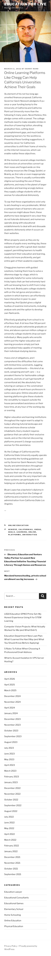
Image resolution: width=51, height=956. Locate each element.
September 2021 (12, 874)
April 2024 (9, 707)
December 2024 (12, 696)
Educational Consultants (16, 897)
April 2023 (9, 765)
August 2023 (10, 742)
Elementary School (13, 909)
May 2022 (9, 828)
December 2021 (12, 857)
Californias (26, 529)
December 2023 (12, 719)
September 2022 (12, 805)
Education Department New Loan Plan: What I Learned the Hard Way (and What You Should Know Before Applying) (24, 639)
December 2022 (12, 788)
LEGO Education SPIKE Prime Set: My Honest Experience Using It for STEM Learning (22, 617)
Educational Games (14, 903)
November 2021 (12, 863)
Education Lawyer (13, 892)
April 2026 (9, 679)
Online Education (18, 525)
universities (29, 535)
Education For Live (25, 4)
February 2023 (11, 776)
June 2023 (9, 753)
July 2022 (9, 817)
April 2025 (9, 684)
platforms (14, 535)
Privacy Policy (10, 946)
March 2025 (10, 690)
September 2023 (13, 736)
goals (11, 532)
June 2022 (9, 822)
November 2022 (12, 794)
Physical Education (13, 926)
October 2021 (11, 868)
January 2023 (11, 782)
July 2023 (9, 748)
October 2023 (11, 730)
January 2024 (11, 713)
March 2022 (10, 840)
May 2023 (9, 759)
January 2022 (11, 851)
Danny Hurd (32, 69)
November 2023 (12, 725)
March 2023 (10, 771)
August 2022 (10, 811)
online (32, 532)
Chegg (37, 529)
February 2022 (11, 845)
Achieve (12, 529)
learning (22, 532)
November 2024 (12, 702)
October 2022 (11, 799)
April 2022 (9, 834)
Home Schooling (12, 915)
